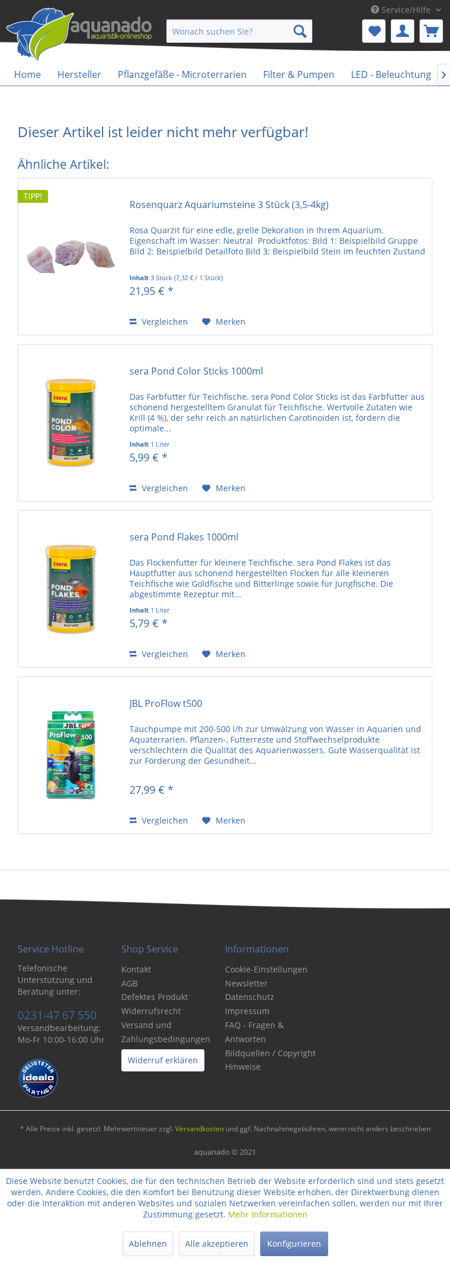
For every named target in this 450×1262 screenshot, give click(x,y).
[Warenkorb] (431, 31)
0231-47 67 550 (57, 1015)
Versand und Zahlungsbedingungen (165, 1032)
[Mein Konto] (402, 31)
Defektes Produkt (154, 996)
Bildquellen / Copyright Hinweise (270, 1060)
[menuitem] (239, 31)
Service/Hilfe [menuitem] (406, 9)
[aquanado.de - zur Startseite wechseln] (79, 37)
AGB (129, 983)
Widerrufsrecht (151, 1010)
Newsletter (246, 983)
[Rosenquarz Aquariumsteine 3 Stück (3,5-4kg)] (71, 256)
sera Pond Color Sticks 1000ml (196, 371)
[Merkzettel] (374, 31)
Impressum (247, 1010)
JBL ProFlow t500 (165, 704)
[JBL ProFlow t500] (71, 755)
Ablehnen (148, 1243)
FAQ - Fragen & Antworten (254, 1032)
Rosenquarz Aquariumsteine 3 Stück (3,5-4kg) (229, 205)
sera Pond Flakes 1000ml (183, 537)
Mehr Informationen (268, 1214)
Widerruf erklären (163, 1060)
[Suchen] (300, 31)
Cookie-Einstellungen (266, 969)
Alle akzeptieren (216, 1243)
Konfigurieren (294, 1243)
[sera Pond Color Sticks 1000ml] (71, 423)
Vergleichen (163, 321)
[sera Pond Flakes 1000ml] (71, 588)
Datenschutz (249, 996)
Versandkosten (199, 1129)
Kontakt (136, 969)
